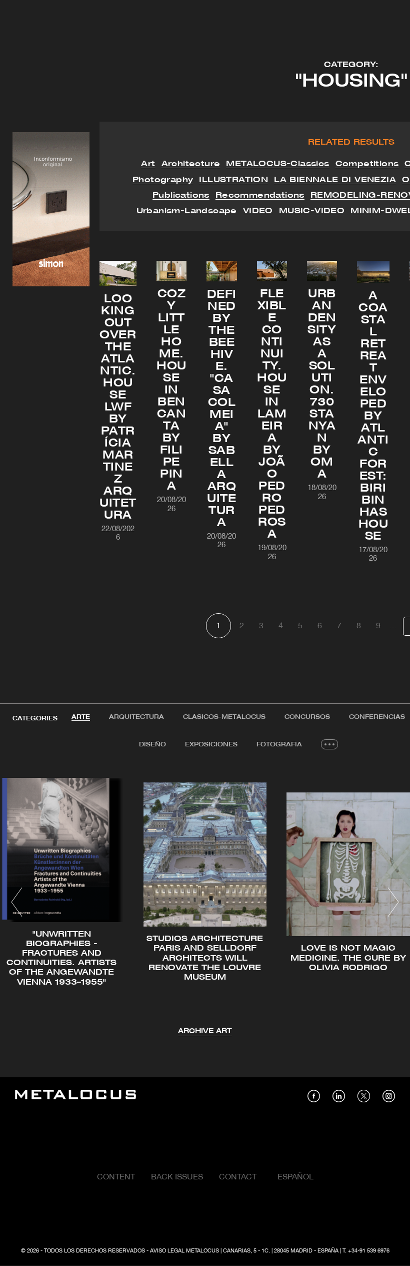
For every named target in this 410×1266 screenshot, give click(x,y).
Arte (81, 717)
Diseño (152, 744)
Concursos (307, 717)
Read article (186, 668)
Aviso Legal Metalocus (184, 1250)
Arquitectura (136, 717)
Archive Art (205, 1031)
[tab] (80, 717)
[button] (16, 902)
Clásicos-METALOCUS (224, 717)
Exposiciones (211, 744)
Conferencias (377, 717)
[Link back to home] (75, 1096)
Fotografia (279, 744)
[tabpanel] (205, 903)
